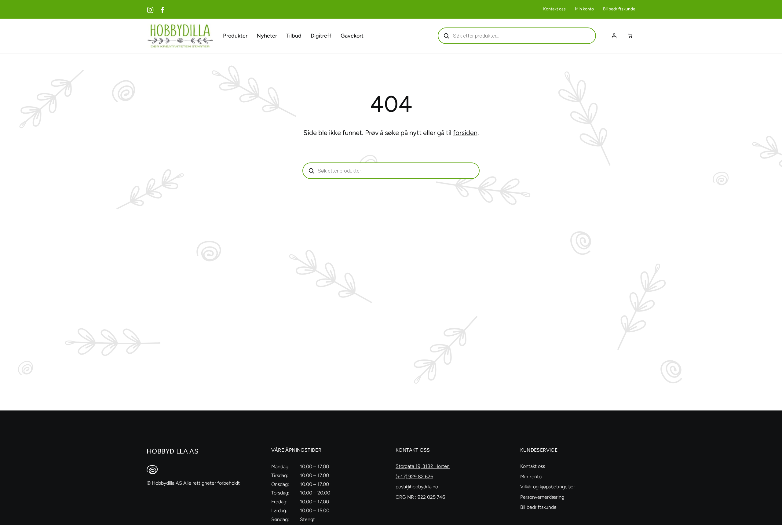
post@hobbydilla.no (417, 487)
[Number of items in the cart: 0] (630, 36)
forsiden (465, 133)
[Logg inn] (614, 36)
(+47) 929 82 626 (414, 476)
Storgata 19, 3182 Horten (423, 466)
